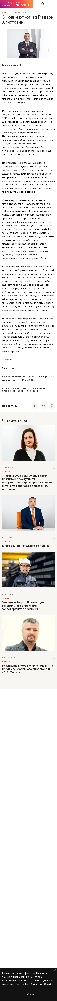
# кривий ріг (39, 388)
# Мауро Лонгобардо (13, 391)
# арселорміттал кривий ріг (16, 388)
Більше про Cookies (41, 984)
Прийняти (28, 994)
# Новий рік (32, 391)
